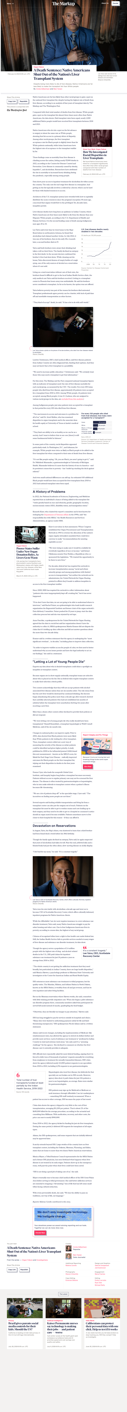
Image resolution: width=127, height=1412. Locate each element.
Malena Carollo (71, 1265)
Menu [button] (9, 4)
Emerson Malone (72, 1280)
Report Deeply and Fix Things (95, 735)
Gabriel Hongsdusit (102, 1265)
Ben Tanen (58, 89)
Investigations (42, 1260)
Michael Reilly (100, 1285)
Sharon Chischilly (104, 80)
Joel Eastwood (100, 1268)
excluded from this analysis (72, 399)
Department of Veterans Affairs (56, 515)
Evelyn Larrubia (100, 1280)
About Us (105, 3)
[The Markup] (63, 4)
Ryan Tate (98, 1283)
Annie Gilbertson (43, 89)
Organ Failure (39, 67)
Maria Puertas (100, 1274)
